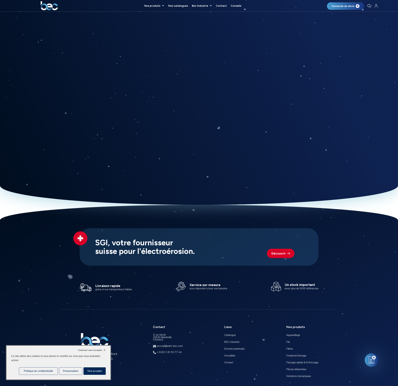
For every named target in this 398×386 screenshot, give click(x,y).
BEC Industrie (231, 341)
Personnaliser (70, 371)
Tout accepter (94, 371)
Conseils (236, 5)
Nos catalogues (178, 5)
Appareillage (293, 335)
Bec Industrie (200, 5)
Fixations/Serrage (296, 355)
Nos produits (152, 5)
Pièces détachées (296, 369)
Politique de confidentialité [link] (38, 371)
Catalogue (230, 335)
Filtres (289, 348)
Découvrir (278, 253)
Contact (221, 5)
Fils (288, 341)
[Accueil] (49, 6)
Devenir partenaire (234, 348)
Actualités (229, 355)
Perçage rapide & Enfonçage (302, 362)
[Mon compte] (376, 6)
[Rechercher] (369, 6)
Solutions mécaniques (298, 376)
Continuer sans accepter (90, 350)
